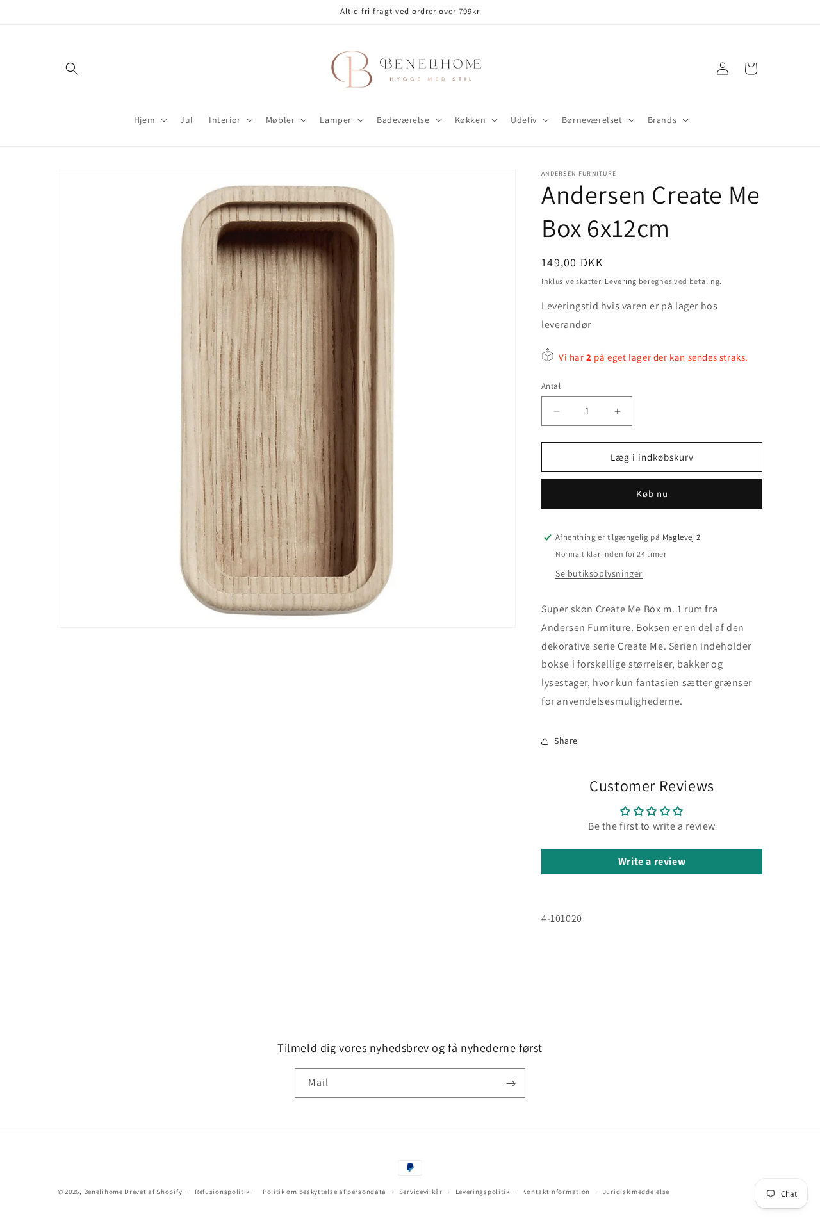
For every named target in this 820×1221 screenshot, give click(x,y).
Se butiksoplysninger (599, 573)
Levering (621, 281)
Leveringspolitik (482, 1190)
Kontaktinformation (556, 1190)
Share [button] (566, 740)
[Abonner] (510, 1084)
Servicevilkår (421, 1190)
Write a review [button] (651, 861)
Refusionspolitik (222, 1190)
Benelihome (103, 1191)
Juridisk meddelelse (636, 1190)
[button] (72, 68)
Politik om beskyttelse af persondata (324, 1190)
